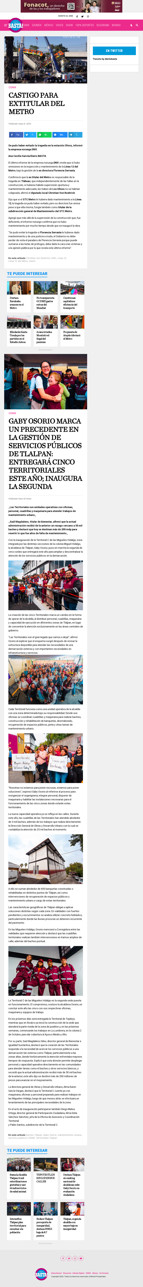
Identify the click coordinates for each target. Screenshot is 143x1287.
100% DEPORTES (84, 25)
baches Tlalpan (34, 1135)
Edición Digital (78, 1273)
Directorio (67, 1273)
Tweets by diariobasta (105, 58)
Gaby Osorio (50, 1135)
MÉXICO (48, 25)
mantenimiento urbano (70, 1135)
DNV (53, 258)
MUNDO (116, 25)
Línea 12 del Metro (18, 261)
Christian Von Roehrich (38, 258)
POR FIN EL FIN (71, 37)
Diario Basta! (56, 1273)
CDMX (25, 25)
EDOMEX (37, 25)
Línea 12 (62, 258)
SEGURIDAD (102, 25)
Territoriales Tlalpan (46, 1138)
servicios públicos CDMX (21, 1138)
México (95, 1273)
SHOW (69, 25)
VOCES (59, 25)
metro (32, 261)
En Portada (104, 1273)
